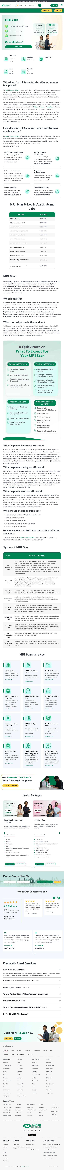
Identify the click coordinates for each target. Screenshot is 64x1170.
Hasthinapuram (6, 1068)
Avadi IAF (34, 1062)
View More (8, 679)
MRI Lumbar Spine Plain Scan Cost (18, 243)
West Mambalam (22, 1096)
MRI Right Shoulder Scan (32, 697)
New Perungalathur (7, 1080)
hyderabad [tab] (28, 1050)
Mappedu (5, 1074)
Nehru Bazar (49, 1077)
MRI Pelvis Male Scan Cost (17, 255)
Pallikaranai (35, 1080)
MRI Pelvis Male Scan (10, 752)
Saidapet (34, 1087)
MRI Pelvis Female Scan (51, 725)
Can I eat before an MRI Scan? (14, 1001)
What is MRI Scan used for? (13, 970)
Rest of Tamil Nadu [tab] (17, 1050)
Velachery (20, 1093)
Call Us (54, 5)
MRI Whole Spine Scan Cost (17, 247)
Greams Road (35, 1065)
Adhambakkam (6, 1059)
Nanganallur (20, 1077)
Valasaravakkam (7, 1093)
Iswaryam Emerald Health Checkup (14, 821)
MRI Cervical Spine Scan (31, 672)
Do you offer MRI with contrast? (15, 1014)
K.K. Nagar (20, 1068)
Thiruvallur (20, 1090)
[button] (4, 833)
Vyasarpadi (5, 1096)
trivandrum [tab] (30, 1054)
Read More (7, 945)
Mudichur (48, 1074)
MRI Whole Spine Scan (31, 725)
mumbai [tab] (45, 1050)
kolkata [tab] (6, 1054)
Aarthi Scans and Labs (12, 90)
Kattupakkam (49, 1068)
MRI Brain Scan (10, 671)
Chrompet (20, 1065)
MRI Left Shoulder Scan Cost (17, 239)
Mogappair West (36, 1074)
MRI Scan (35, 107)
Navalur (34, 1077)
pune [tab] (12, 1054)
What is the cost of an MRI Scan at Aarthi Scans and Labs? (26, 994)
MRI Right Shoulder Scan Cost (17, 235)
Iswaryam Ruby (40, 820)
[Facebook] (24, 1130)
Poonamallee (21, 1084)
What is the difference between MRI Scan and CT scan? (24, 1007)
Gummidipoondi (50, 1065)
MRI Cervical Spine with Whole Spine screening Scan (31, 753)
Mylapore (5, 1077)
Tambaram (48, 1087)
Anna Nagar (6, 1062)
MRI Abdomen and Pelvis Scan (11, 697)
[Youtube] (39, 1130)
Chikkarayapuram (7, 1065)
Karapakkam (35, 1068)
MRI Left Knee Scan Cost (16, 227)
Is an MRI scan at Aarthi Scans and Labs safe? (21, 981)
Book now (45, 1)
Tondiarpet (34, 1090)
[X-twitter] (28, 1130)
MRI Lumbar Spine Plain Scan (11, 725)
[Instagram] (32, 1130)
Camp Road (49, 1062)
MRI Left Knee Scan (52, 671)
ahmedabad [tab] (20, 1054)
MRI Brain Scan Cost (15, 218)
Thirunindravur (6, 1090)
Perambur (5, 1084)
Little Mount (49, 1071)
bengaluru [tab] (37, 1050)
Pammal (48, 1080)
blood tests (50, 107)
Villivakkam (34, 1093)
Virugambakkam (50, 1093)
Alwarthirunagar (36, 1059)
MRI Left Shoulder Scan (51, 697)
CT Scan (41, 107)
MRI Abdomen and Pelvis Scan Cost (19, 231)
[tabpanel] (32, 1077)
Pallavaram (20, 1080)
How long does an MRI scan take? (16, 987)
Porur (33, 1084)
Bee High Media (24, 1166)
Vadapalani (49, 1090)
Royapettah (20, 1087)
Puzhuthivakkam (50, 1084)
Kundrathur (34, 1071)
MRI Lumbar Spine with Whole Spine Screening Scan (51, 753)
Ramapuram (6, 1087)
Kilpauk (5, 1071)
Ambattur (48, 1059)
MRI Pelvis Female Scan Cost (17, 251)
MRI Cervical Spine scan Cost (17, 222)
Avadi (19, 1062)
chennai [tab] (6, 1050)
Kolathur (20, 1071)
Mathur (19, 1074)
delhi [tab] (51, 1050)
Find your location (44, 882)
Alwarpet (20, 1059)
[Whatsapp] (35, 1130)
